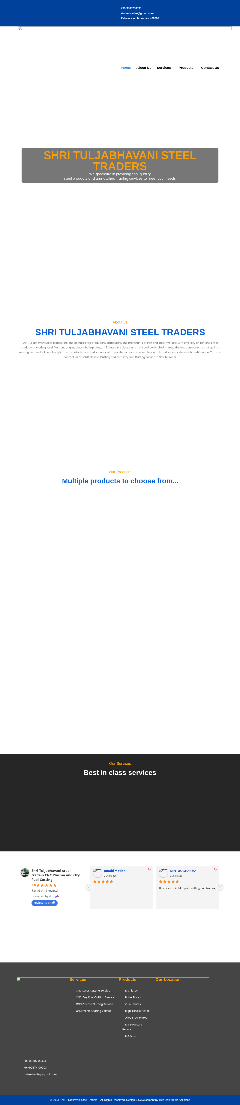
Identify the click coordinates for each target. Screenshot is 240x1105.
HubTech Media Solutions (174, 1099)
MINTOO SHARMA (183, 871)
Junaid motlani (115, 871)
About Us (143, 68)
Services (164, 68)
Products (186, 68)
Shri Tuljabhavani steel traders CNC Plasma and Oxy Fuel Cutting (56, 875)
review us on (43, 903)
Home (126, 68)
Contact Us (210, 68)
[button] (3, 165)
